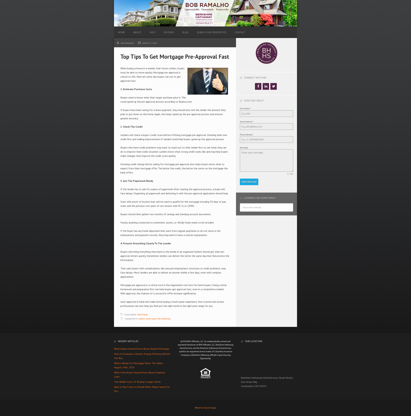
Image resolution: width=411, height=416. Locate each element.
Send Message (249, 181)
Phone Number (246, 134)
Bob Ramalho (205, 13)
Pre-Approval (164, 319)
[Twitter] (273, 86)
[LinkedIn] (266, 86)
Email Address (247, 121)
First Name (245, 108)
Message (244, 147)
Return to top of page (205, 407)
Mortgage (142, 314)
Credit (141, 319)
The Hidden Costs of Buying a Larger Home (137, 381)
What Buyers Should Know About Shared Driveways (141, 348)
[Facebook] (258, 86)
